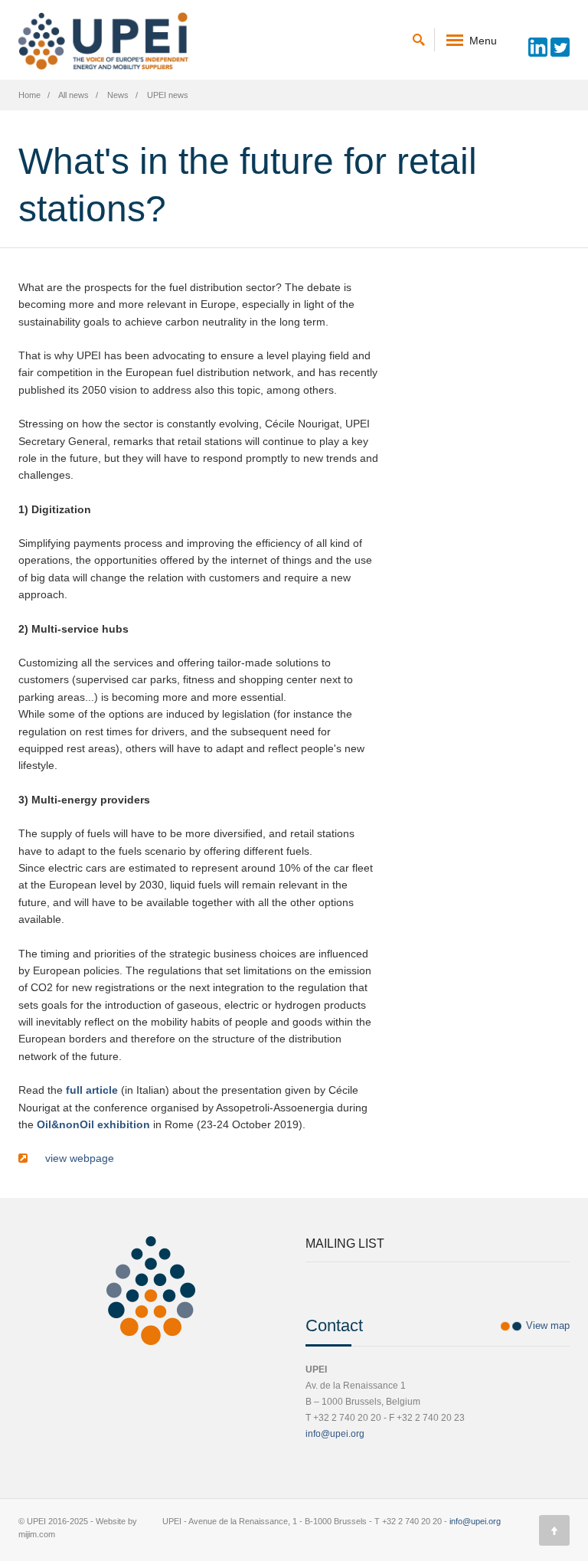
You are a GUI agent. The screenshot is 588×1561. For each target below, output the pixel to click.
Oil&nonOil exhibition (93, 1124)
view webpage (76, 1158)
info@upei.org (334, 1433)
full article (92, 1090)
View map (548, 1325)
